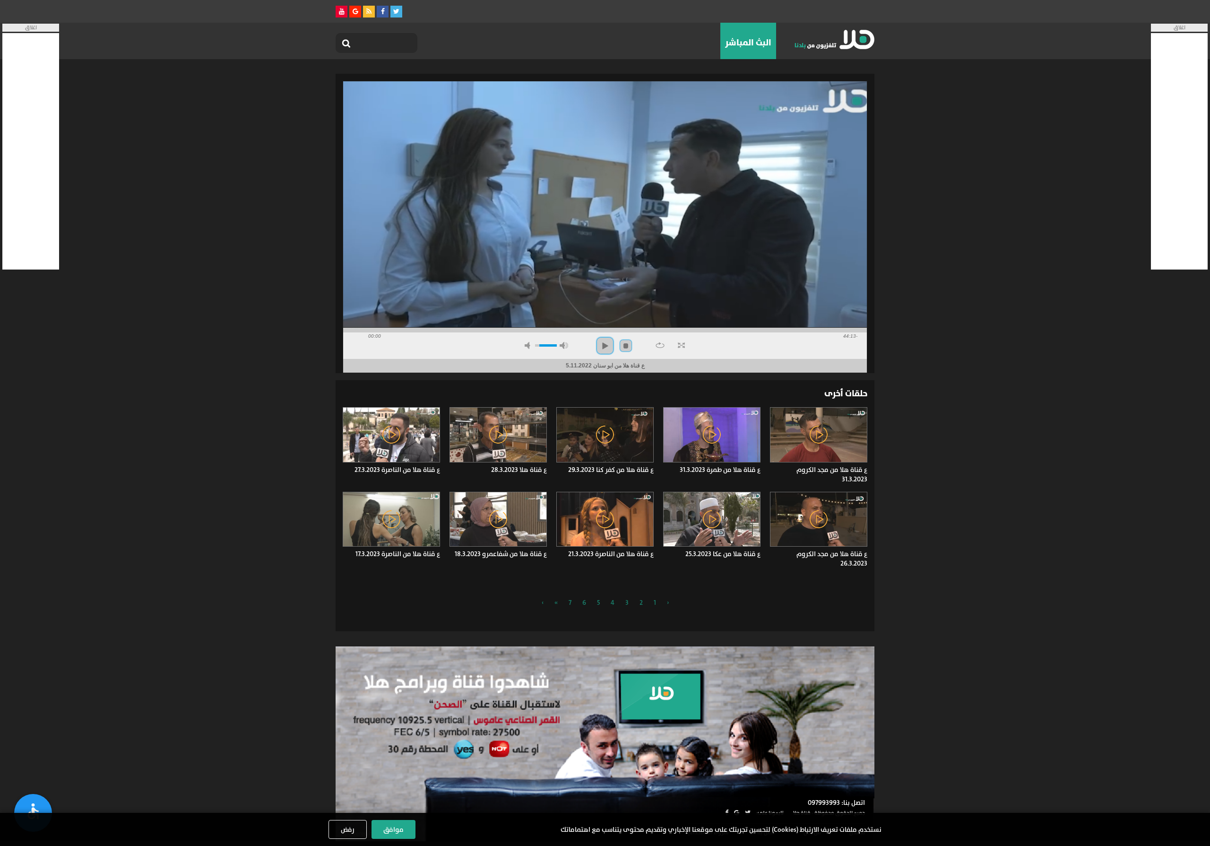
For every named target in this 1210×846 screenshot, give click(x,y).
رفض (347, 829)
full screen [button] (681, 345)
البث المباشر (748, 42)
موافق (393, 829)
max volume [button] (564, 345)
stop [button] (625, 345)
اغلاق (1179, 27)
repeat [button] (660, 345)
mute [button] (529, 345)
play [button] (605, 345)
